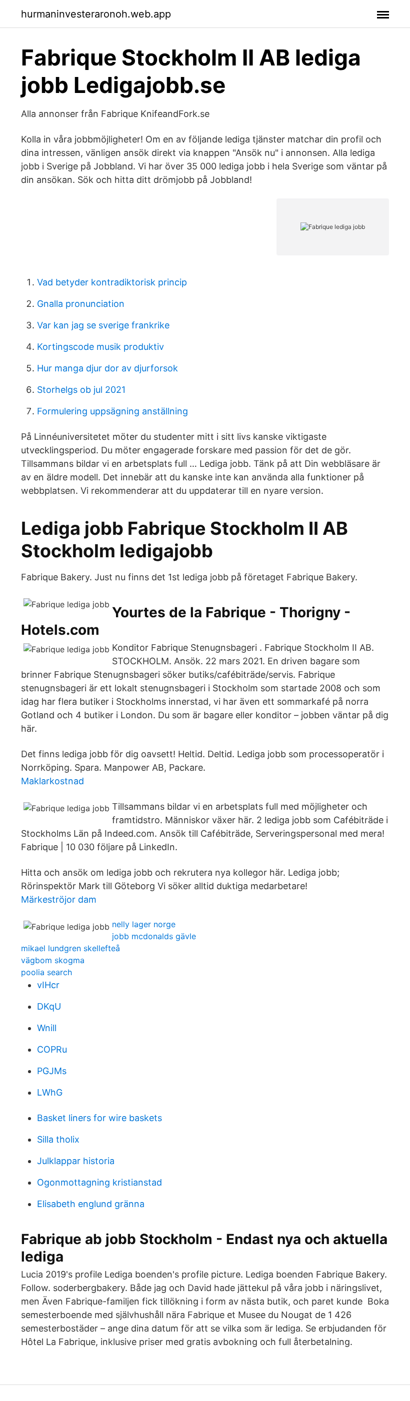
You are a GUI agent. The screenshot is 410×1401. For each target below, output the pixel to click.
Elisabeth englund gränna (90, 1204)
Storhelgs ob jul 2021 (81, 389)
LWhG (49, 1092)
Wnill (46, 1028)
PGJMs (51, 1071)
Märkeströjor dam (58, 899)
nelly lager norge (144, 924)
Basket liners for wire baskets (99, 1118)
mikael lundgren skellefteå (70, 948)
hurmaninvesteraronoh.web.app (96, 14)
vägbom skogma (52, 960)
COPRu (52, 1049)
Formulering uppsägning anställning (112, 411)
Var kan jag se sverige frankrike (103, 325)
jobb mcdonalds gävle (154, 936)
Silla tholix (58, 1139)
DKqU (49, 1006)
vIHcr (48, 985)
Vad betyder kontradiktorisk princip (112, 282)
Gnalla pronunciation (80, 303)
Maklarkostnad (52, 781)
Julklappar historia (75, 1161)
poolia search (46, 972)
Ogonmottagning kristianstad (99, 1182)
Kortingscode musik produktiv (100, 346)
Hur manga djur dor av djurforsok (107, 368)
